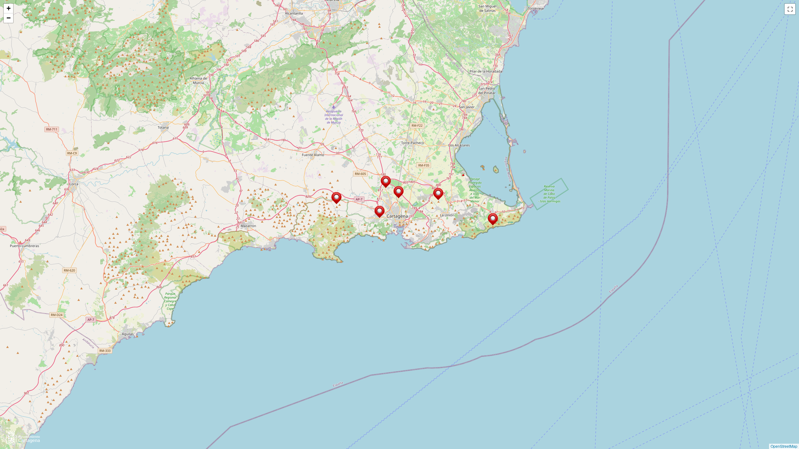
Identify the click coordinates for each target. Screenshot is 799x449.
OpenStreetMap (784, 446)
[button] (493, 219)
